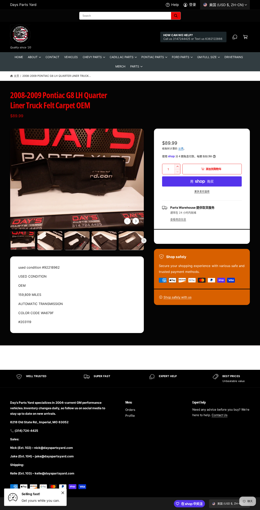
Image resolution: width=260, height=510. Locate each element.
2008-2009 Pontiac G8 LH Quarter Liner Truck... (56, 75)
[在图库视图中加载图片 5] (131, 240)
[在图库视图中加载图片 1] (22, 240)
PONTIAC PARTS (152, 57)
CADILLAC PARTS (121, 57)
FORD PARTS (180, 57)
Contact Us (220, 415)
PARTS (134, 66)
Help (175, 5)
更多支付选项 (202, 191)
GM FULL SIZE (206, 57)
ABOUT (33, 57)
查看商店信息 (178, 219)
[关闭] (63, 493)
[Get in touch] (235, 37)
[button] (245, 37)
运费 (180, 148)
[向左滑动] (127, 221)
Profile (130, 416)
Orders (130, 410)
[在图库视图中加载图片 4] (104, 240)
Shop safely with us (178, 297)
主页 (16, 75)
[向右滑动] (135, 221)
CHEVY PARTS (92, 57)
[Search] (176, 16)
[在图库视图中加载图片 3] (77, 240)
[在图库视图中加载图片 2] (50, 240)
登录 (192, 5)
